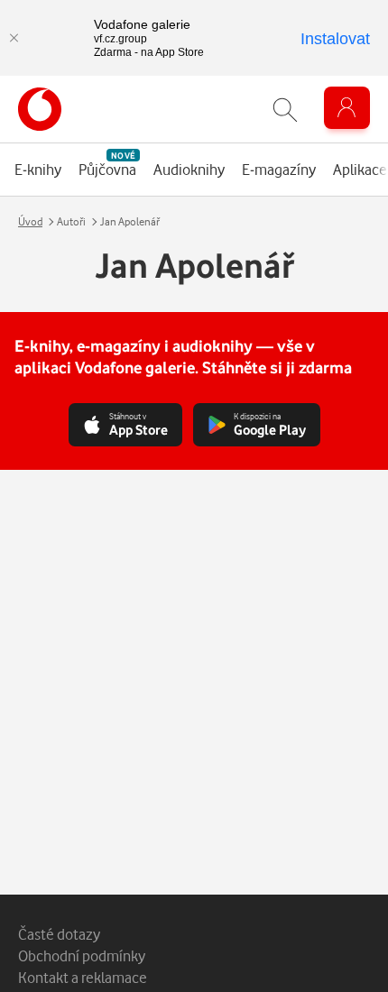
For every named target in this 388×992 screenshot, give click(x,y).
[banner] (39, 109)
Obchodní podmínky (81, 955)
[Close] (13, 37)
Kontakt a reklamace (82, 977)
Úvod (30, 221)
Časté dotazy (59, 933)
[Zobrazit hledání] (285, 109)
